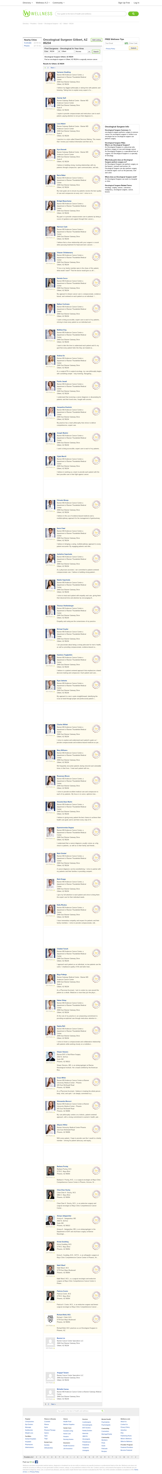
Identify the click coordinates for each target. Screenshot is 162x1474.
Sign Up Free (124, 3)
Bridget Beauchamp (64, 201)
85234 (71, 23)
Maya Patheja (62, 974)
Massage (28, 1427)
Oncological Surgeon (51, 23)
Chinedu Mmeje (62, 500)
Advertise (124, 1430)
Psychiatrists (106, 1422)
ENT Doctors (86, 1428)
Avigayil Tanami (63, 1373)
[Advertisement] (66, 31)
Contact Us (124, 1424)
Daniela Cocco (62, 278)
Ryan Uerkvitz (62, 681)
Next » (53, 68)
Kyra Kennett (61, 149)
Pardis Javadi (62, 381)
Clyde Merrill (61, 456)
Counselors (105, 1431)
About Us (124, 1421)
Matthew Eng (61, 330)
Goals (103, 1446)
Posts (103, 1443)
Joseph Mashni (62, 433)
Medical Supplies (68, 1424)
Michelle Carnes (63, 1389)
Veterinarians (29, 1447)
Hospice (66, 1436)
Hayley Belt (61, 1026)
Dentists (46, 1445)
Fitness (46, 1424)
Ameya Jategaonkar (64, 1216)
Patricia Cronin (62, 1291)
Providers (33, 23)
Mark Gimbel (61, 853)
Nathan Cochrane (63, 304)
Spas (46, 1436)
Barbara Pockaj (62, 1166)
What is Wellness (126, 1438)
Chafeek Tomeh (62, 949)
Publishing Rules (126, 1436)
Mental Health (106, 1419)
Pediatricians (86, 1442)
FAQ (122, 1433)
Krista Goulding (63, 1242)
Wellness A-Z (42, 3)
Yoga (46, 1438)
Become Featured (126, 1450)
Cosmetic (47, 1421)
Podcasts (104, 1448)
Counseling (105, 1428)
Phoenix (27, 46)
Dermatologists (87, 1425)
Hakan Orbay (61, 1000)
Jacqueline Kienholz (64, 407)
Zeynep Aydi (61, 98)
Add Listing (96, 40)
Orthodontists (48, 1448)
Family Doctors (87, 1430)
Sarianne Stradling (64, 72)
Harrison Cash (62, 227)
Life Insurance (67, 1448)
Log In (136, 3)
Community (58, 3)
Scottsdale (27, 43)
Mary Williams (62, 750)
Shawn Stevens (62, 1052)
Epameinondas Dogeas (65, 828)
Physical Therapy (49, 1430)
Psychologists (106, 1425)
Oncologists (86, 1439)
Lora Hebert (61, 124)
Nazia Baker (61, 175)
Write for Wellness (126, 1441)
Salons (46, 1433)
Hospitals (28, 1442)
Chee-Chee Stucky (63, 1190)
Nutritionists (29, 1430)
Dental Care (48, 1442)
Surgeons (85, 1447)
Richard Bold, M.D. (64, 1315)
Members (105, 1440)
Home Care (67, 1434)
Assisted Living (68, 1431)
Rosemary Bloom (63, 776)
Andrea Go (61, 356)
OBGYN (85, 1436)
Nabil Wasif (61, 1265)
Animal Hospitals (30, 1439)
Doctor (40, 23)
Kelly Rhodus (62, 905)
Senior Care (67, 1428)
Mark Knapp (61, 879)
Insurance (66, 1443)
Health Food (67, 1421)
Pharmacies (29, 1444)
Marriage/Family (107, 1434)
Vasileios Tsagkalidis (64, 655)
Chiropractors (29, 1421)
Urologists (85, 1450)
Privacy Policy (110, 49)
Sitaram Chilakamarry (65, 252)
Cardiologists (86, 1422)
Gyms (46, 1427)
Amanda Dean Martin (64, 802)
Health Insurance (68, 1446)
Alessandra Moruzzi (64, 1101)
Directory (27, 3)
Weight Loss (29, 1433)
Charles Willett (62, 724)
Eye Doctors (29, 1424)
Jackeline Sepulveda (64, 554)
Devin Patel (61, 528)
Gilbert (65, 23)
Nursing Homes (68, 1439)
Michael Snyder (62, 629)
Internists (85, 1433)
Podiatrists (85, 1445)
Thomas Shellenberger (65, 606)
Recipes (104, 1451)
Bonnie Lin (61, 1338)
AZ (61, 23)
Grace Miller (61, 1078)
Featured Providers (127, 1447)
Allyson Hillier (62, 1125)
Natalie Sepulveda (63, 580)
